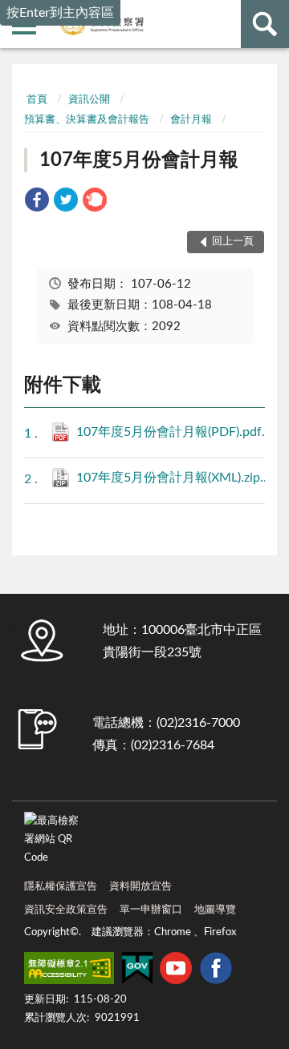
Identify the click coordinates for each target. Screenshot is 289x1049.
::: (24, 76)
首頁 (36, 100)
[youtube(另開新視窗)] (176, 971)
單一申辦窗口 (151, 910)
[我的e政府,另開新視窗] (137, 971)
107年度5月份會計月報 (138, 160)
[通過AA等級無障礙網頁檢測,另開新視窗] (69, 971)
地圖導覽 (215, 910)
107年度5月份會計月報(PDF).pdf (178, 432)
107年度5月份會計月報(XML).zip (178, 477)
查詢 (265, 24)
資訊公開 (89, 100)
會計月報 (191, 120)
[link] (37, 202)
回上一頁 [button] (233, 241)
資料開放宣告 (140, 887)
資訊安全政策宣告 (66, 910)
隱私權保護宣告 (60, 887)
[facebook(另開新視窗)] (216, 971)
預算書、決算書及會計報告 (86, 120)
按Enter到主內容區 (60, 12)
